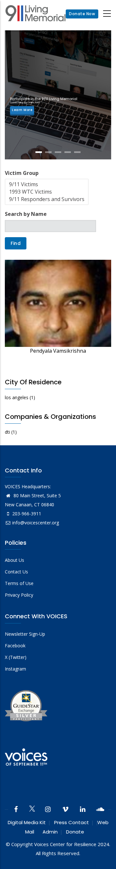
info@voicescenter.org (35, 523)
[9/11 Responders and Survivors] (46, 199)
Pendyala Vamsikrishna (58, 350)
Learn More (22, 109)
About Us (14, 560)
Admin (50, 831)
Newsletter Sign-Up (25, 634)
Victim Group (22, 173)
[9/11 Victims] (46, 184)
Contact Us (16, 572)
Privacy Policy (19, 595)
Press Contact (71, 822)
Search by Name (26, 213)
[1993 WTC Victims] (46, 192)
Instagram (15, 669)
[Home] (35, 14)
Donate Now (82, 13)
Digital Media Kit (27, 822)
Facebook (15, 645)
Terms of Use (19, 583)
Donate (75, 831)
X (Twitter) (15, 657)
